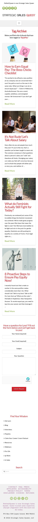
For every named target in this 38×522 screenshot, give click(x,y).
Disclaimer (9, 493)
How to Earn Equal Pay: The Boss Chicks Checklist (18, 70)
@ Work (7, 456)
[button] (19, 23)
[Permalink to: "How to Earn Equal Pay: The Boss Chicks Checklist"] (19, 53)
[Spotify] (15, 8)
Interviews (8, 429)
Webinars (8, 447)
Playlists (8, 434)
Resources (8, 442)
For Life (7, 451)
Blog (6, 425)
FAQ (20, 487)
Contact (12, 487)
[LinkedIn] (6, 8)
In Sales (7, 460)
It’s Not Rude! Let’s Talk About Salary (16, 138)
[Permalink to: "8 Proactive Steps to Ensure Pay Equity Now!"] (19, 259)
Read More (10, 104)
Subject (19, 348)
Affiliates (12, 489)
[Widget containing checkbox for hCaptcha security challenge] (17, 380)
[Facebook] (3, 8)
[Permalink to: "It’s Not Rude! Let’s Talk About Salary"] (19, 122)
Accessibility (24, 489)
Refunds (30, 493)
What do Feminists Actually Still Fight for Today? (18, 207)
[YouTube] (9, 8)
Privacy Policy (15, 491)
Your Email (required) (19, 341)
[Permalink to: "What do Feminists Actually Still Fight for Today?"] (19, 189)
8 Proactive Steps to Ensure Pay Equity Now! (17, 277)
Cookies (20, 493)
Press (27, 487)
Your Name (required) (19, 334)
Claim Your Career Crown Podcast (16, 438)
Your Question (19, 356)
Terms (27, 491)
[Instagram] (12, 8)
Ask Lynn (8, 421)
